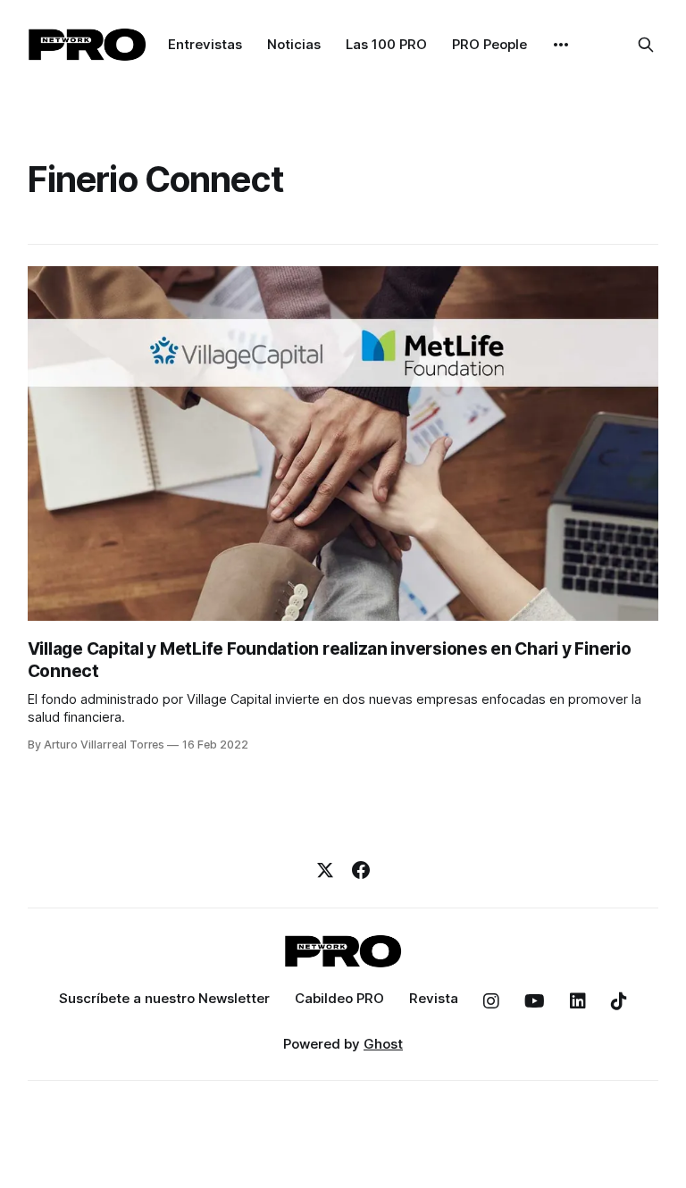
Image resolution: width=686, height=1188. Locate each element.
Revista (433, 998)
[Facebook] (361, 870)
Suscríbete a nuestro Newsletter (164, 998)
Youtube (534, 1001)
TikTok (619, 1001)
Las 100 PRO (386, 44)
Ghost (383, 1043)
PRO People (489, 44)
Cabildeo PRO (339, 998)
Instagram (491, 1001)
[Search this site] (646, 44)
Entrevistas (205, 44)
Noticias (294, 44)
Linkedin (578, 1001)
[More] (561, 44)
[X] (325, 870)
